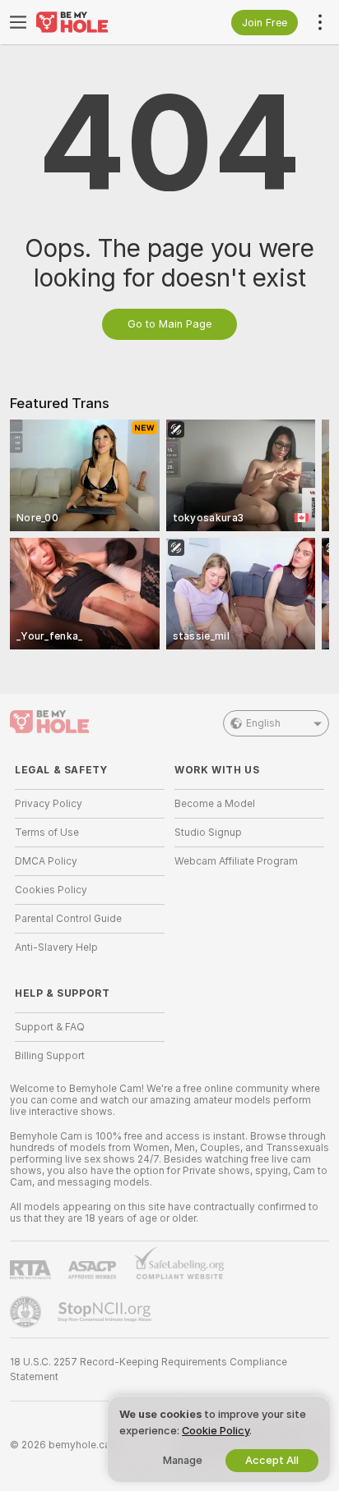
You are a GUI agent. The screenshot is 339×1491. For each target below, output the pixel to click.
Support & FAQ (50, 1027)
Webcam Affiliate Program (236, 861)
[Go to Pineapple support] (27, 1312)
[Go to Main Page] (103, 22)
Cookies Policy (51, 890)
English (263, 723)
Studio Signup (208, 832)
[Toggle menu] (18, 22)
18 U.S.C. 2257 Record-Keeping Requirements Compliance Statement (148, 1369)
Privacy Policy (48, 804)
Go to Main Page (169, 324)
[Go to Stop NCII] (106, 1312)
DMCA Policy (46, 861)
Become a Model (214, 804)
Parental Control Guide (68, 918)
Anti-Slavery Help (56, 947)
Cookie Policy (215, 1430)
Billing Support (50, 1056)
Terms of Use (47, 832)
